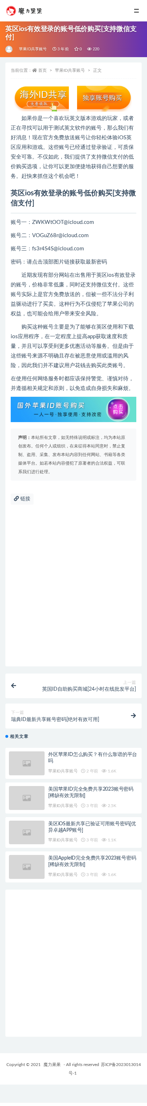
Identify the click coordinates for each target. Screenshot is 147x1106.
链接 (24, 498)
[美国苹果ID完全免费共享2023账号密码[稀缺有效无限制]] (27, 798)
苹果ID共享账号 (33, 49)
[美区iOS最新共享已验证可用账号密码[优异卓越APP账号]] (27, 833)
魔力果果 (52, 1064)
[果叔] (9, 49)
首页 (42, 70)
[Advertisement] (73, 589)
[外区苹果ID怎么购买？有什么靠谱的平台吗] (27, 763)
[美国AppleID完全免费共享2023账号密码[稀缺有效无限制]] (27, 867)
